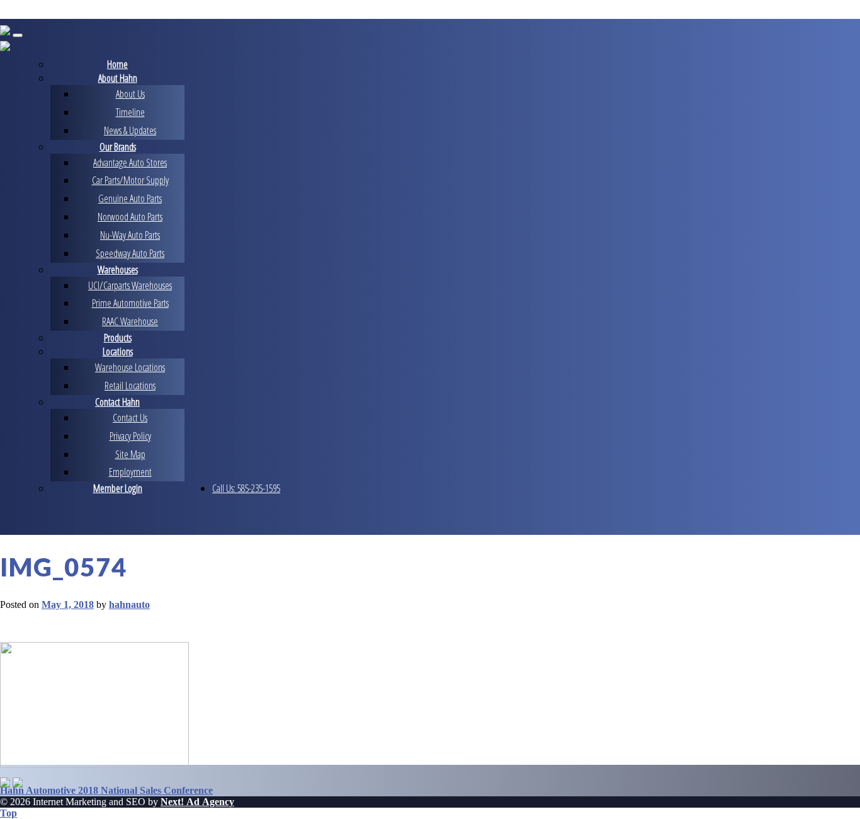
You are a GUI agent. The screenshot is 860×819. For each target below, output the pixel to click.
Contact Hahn (117, 402)
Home (117, 64)
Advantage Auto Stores (130, 162)
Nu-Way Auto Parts (130, 235)
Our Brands (117, 147)
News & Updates (130, 130)
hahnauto (129, 604)
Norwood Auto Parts (130, 217)
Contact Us (130, 418)
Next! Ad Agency (197, 801)
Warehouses (118, 270)
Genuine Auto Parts (130, 198)
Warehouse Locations (130, 367)
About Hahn (117, 78)
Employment (130, 472)
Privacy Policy (130, 436)
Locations (118, 351)
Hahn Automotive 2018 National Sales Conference (106, 790)
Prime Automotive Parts (130, 303)
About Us (130, 94)
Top (8, 813)
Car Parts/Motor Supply (130, 180)
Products (118, 338)
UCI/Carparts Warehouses (130, 285)
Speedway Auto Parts (130, 253)
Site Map (130, 454)
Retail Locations (130, 385)
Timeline (130, 112)
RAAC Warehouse (130, 321)
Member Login (117, 488)
